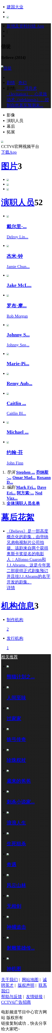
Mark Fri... (26, 487)
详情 (11, 587)
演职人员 (17, 202)
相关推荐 (9, 657)
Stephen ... (25, 472)
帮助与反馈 (11, 996)
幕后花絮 (17, 517)
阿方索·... (25, 493)
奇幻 (22, 82)
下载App (9, 152)
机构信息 (17, 605)
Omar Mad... (24, 477)
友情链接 (34, 996)
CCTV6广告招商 (16, 1002)
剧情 (11, 82)
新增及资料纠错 (25, 26)
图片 (9, 166)
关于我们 (9, 979)
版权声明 (26, 985)
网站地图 (30, 979)
